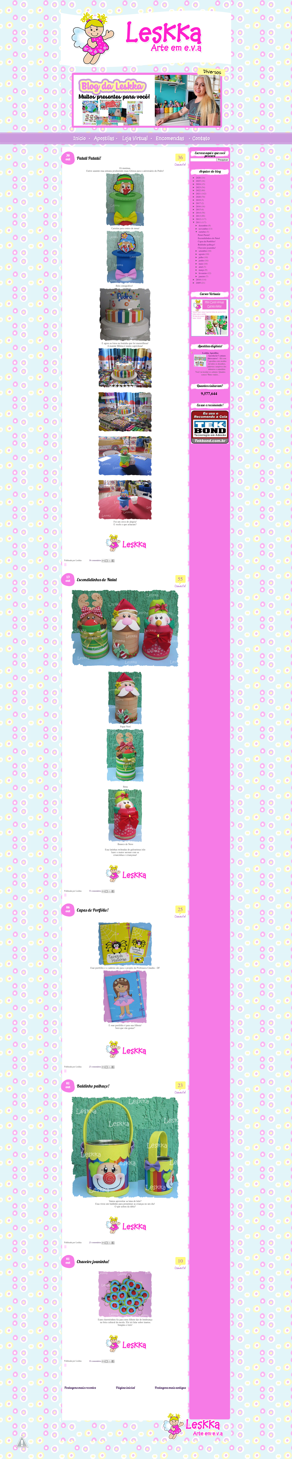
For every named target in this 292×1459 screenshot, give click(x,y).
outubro (202, 231)
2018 (198, 199)
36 (180, 157)
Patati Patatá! (89, 158)
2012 (198, 219)
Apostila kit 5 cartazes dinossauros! (217, 357)
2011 (198, 222)
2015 (198, 209)
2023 (198, 187)
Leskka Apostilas (210, 352)
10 (180, 1260)
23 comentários (95, 1242)
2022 (198, 190)
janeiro (202, 276)
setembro (203, 250)
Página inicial (125, 1387)
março (202, 269)
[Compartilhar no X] (109, 560)
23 (180, 1085)
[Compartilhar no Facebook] (113, 560)
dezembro (203, 225)
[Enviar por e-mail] (103, 560)
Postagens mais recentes (80, 1387)
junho (202, 260)
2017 (198, 203)
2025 (198, 180)
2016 (198, 206)
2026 (198, 177)
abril (201, 266)
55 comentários (95, 891)
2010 (198, 279)
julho (201, 257)
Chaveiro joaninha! (93, 1261)
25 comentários (95, 1067)
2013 (198, 215)
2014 (198, 212)
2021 (198, 193)
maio (201, 263)
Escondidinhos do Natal (97, 579)
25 (180, 909)
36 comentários (95, 560)
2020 (198, 196)
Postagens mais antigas (170, 1387)
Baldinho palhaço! (93, 1086)
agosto (202, 254)
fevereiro (203, 273)
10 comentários (95, 1361)
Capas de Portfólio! (92, 910)
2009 (198, 282)
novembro (204, 228)
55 (180, 578)
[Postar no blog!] (106, 560)
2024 (198, 184)
